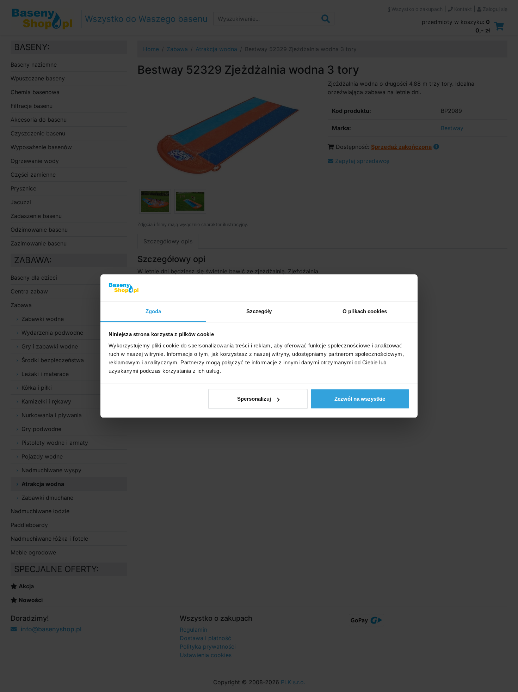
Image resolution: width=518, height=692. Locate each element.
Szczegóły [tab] (259, 311)
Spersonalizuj (254, 399)
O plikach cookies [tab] (365, 311)
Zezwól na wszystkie (359, 399)
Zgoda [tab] (153, 311)
